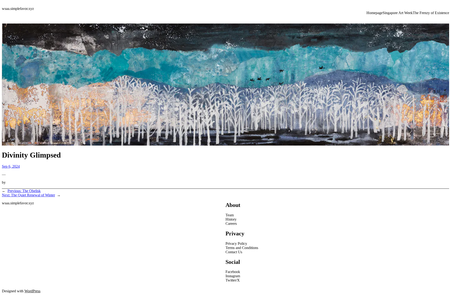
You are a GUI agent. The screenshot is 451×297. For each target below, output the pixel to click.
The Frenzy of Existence (431, 13)
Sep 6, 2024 (11, 166)
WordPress (32, 291)
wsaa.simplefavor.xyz (18, 9)
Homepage (374, 13)
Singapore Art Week (398, 13)
